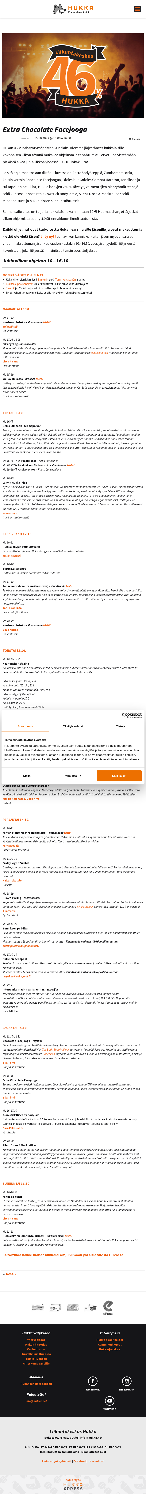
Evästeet (79, 1461)
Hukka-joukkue (109, 1349)
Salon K (10, 288)
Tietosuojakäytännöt (56, 1461)
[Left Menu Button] (137, 9)
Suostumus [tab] (25, 726)
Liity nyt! (48, 236)
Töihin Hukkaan (36, 1359)
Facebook (93, 1389)
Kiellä (26, 775)
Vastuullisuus (36, 1349)
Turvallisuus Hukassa (36, 1354)
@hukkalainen (99, 352)
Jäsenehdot (96, 1461)
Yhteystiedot (36, 1340)
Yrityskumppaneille (36, 1363)
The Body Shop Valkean (56, 1049)
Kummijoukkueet (110, 1344)
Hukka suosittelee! (109, 1340)
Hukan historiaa (36, 1344)
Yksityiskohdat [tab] (73, 726)
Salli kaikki (119, 775)
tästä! (47, 322)
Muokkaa (71, 775)
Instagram (126, 1389)
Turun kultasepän (65, 279)
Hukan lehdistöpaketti (36, 1384)
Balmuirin (42, 279)
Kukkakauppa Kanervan (19, 284)
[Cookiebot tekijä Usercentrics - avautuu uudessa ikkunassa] (125, 715)
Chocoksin (48, 1054)
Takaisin (11, 1273)
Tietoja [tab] (120, 726)
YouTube (109, 1409)
